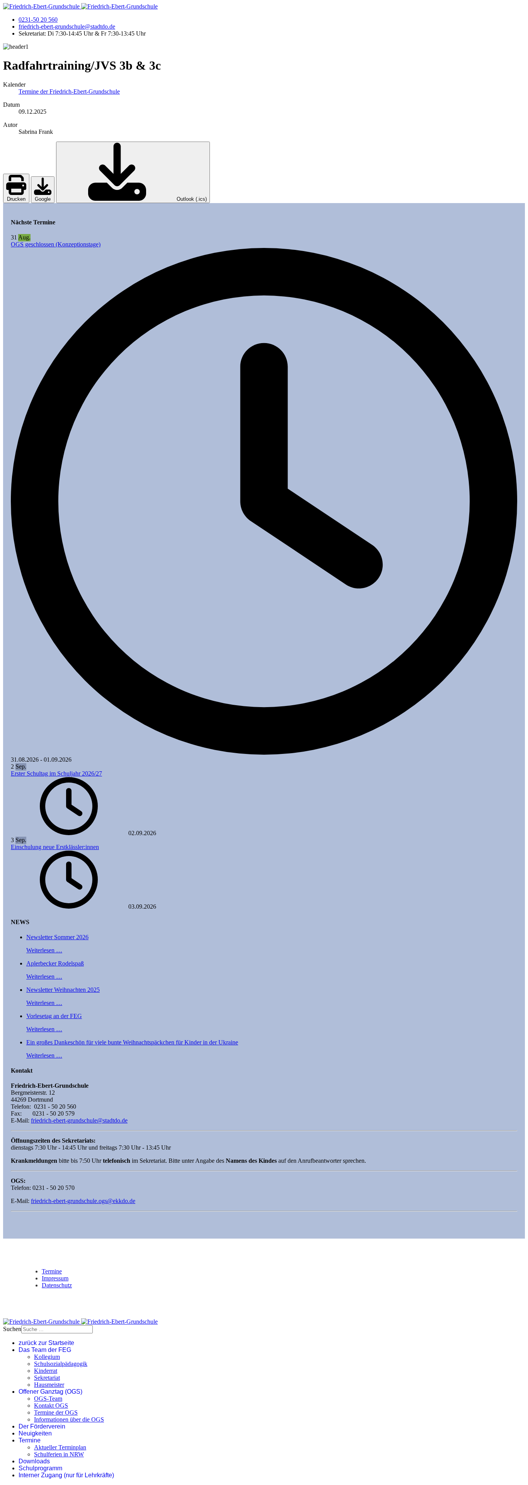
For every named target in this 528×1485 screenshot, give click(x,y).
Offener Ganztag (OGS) (50, 1391)
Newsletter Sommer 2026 (57, 937)
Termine (52, 1271)
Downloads (34, 1461)
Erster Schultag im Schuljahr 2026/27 (56, 773)
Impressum (55, 1278)
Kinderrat (45, 1370)
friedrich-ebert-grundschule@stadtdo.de (67, 26)
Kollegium (47, 1356)
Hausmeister (49, 1384)
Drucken (16, 199)
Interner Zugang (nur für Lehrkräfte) (66, 1475)
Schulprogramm (40, 1468)
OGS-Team (48, 1398)
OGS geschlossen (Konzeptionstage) (55, 244)
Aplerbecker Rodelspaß (55, 963)
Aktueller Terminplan (60, 1447)
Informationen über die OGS (69, 1419)
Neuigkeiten (35, 1433)
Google (43, 199)
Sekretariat (47, 1377)
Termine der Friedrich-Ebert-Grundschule (69, 91)
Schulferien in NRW (59, 1454)
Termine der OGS (56, 1412)
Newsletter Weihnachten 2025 (63, 989)
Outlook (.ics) (191, 199)
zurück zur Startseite (46, 1343)
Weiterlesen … (44, 950)
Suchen (12, 1329)
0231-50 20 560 (38, 19)
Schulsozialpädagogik (60, 1363)
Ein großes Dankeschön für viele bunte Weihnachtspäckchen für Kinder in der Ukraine (132, 1042)
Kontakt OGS (51, 1405)
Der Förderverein (42, 1426)
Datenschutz (57, 1285)
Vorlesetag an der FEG (54, 1016)
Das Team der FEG (45, 1350)
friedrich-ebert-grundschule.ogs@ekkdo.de (83, 1201)
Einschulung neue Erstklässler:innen (55, 847)
